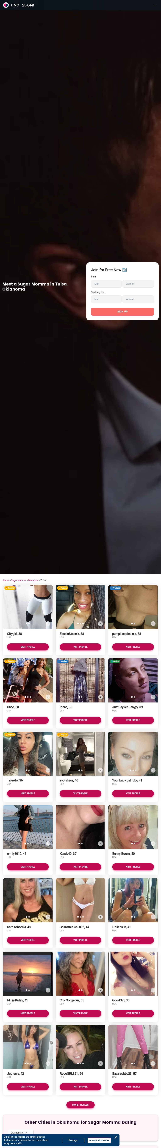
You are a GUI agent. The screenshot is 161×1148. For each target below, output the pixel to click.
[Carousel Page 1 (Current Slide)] (26, 623)
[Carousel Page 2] (29, 623)
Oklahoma (33, 580)
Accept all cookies (99, 1140)
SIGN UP (122, 311)
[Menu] (155, 5)
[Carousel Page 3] (83, 623)
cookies (21, 1137)
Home (6, 580)
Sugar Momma (18, 580)
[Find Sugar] (19, 5)
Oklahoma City (19, 1132)
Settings (73, 1140)
